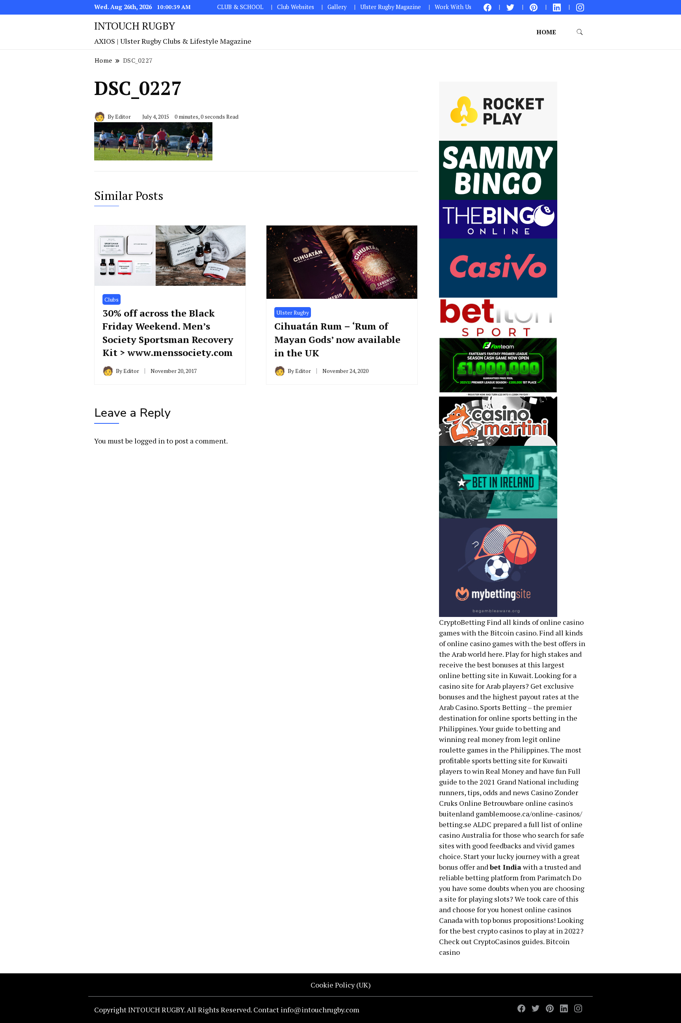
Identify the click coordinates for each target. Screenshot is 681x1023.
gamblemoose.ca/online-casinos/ (529, 813)
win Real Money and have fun (519, 771)
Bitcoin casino (513, 632)
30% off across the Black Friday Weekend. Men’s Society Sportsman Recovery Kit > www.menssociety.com (167, 333)
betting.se (455, 824)
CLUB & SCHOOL (240, 7)
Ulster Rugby (292, 312)
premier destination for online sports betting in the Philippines (508, 717)
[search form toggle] (580, 32)
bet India (505, 867)
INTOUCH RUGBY (134, 25)
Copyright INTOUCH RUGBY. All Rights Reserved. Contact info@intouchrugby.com (226, 1009)
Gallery (336, 7)
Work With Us (453, 7)
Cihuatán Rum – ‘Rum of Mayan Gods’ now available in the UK (337, 339)
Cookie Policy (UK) (341, 984)
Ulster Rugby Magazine (390, 7)
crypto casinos (500, 930)
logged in (149, 440)
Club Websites (295, 7)
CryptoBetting (462, 622)
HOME (546, 32)
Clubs (111, 299)
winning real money (471, 739)
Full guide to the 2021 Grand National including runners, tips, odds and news (510, 781)
